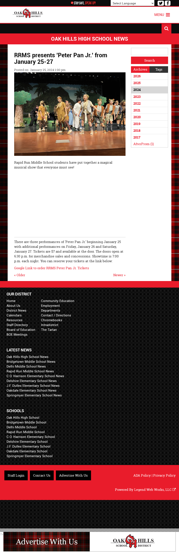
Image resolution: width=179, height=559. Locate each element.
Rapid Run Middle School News (30, 371)
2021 (136, 110)
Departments (50, 310)
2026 (137, 76)
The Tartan (49, 330)
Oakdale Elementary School (27, 451)
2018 (136, 130)
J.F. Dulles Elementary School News (33, 386)
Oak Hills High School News (27, 357)
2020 (137, 117)
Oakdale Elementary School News (32, 390)
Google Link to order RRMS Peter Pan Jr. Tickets (52, 268)
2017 (136, 137)
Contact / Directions (56, 315)
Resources (14, 320)
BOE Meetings (17, 335)
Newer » (119, 275)
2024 (137, 89)
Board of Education (21, 330)
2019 (136, 124)
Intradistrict (49, 325)
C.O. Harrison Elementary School (31, 437)
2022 (137, 103)
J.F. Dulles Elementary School (28, 446)
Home (11, 301)
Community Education (57, 301)
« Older (19, 275)
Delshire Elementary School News (32, 381)
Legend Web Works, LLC (153, 489)
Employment (50, 306)
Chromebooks (51, 320)
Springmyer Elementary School (30, 456)
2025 (137, 83)
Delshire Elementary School (27, 442)
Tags (158, 69)
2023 (137, 96)
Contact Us (41, 475)
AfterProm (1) (143, 144)
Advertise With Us (73, 475)
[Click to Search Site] (166, 28)
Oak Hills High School (23, 418)
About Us (13, 306)
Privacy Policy (164, 475)
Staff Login (16, 475)
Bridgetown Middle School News (31, 362)
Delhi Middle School (22, 427)
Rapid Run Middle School (26, 432)
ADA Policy (142, 475)
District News (16, 310)
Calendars (14, 315)
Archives (140, 69)
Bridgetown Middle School (26, 422)
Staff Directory (17, 325)
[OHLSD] (28, 13)
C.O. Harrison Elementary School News (35, 376)
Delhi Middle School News (26, 366)
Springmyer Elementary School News (34, 395)
